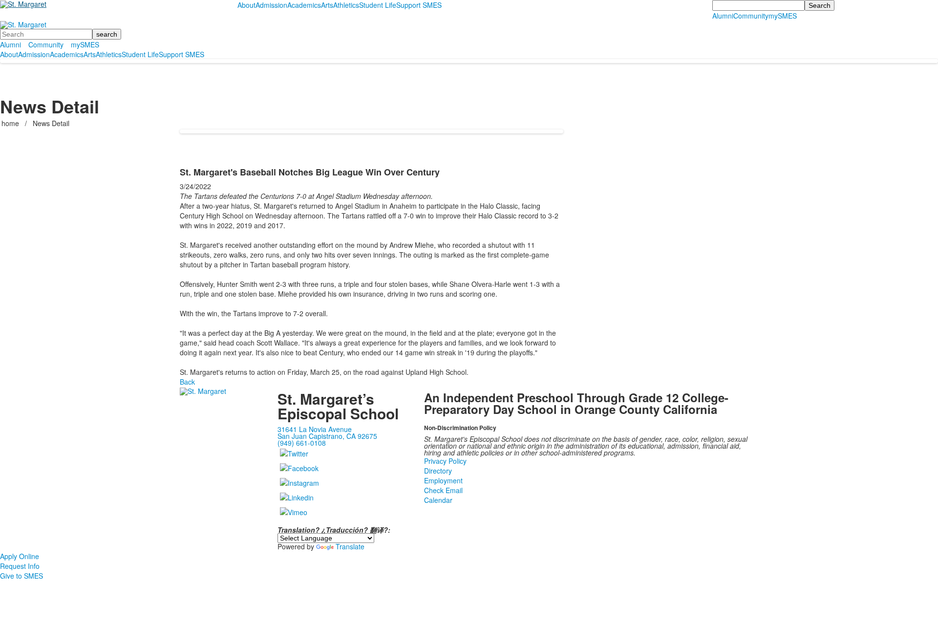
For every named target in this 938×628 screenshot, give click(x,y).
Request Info (20, 566)
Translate (350, 546)
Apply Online (19, 556)
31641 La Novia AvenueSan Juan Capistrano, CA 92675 (327, 432)
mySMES (782, 16)
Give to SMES (21, 576)
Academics (304, 5)
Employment (443, 480)
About (246, 5)
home (11, 123)
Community (750, 16)
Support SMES (419, 5)
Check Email (443, 490)
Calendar (438, 500)
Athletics (346, 5)
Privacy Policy (445, 461)
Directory (438, 471)
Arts (327, 5)
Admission (271, 5)
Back (187, 382)
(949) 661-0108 (301, 443)
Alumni (722, 16)
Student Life (377, 5)
